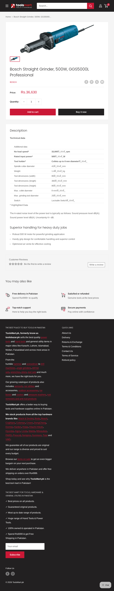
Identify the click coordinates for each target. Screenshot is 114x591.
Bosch (13, 82)
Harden (17, 427)
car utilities (29, 386)
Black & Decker (26, 418)
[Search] (90, 6)
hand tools (20, 341)
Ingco (17, 431)
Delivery (66, 337)
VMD (8, 439)
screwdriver (32, 364)
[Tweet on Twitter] (97, 82)
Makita (32, 431)
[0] (106, 6)
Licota (25, 431)
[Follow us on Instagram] (13, 574)
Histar (25, 427)
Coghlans (10, 423)
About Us (66, 333)
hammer (17, 364)
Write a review (96, 265)
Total (45, 435)
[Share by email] (102, 82)
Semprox (26, 435)
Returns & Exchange (72, 342)
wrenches (15, 372)
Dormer (9, 427)
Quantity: (14, 101)
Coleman (20, 423)
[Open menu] (7, 6)
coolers (20, 394)
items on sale (23, 459)
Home (8, 17)
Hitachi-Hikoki (36, 427)
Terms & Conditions (71, 346)
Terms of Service (70, 355)
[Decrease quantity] (24, 102)
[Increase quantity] (39, 102)
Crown (29, 423)
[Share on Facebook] (86, 82)
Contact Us (67, 351)
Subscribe (15, 555)
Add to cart (32, 112)
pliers (24, 372)
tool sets (32, 372)
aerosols (18, 386)
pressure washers (37, 394)
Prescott (17, 435)
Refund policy (68, 360)
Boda (37, 418)
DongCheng (40, 423)
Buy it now (81, 112)
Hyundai (10, 431)
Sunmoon (37, 435)
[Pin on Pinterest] (92, 82)
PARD (9, 435)
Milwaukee (41, 431)
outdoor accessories (28, 390)
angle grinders (24, 368)
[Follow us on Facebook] (7, 574)
